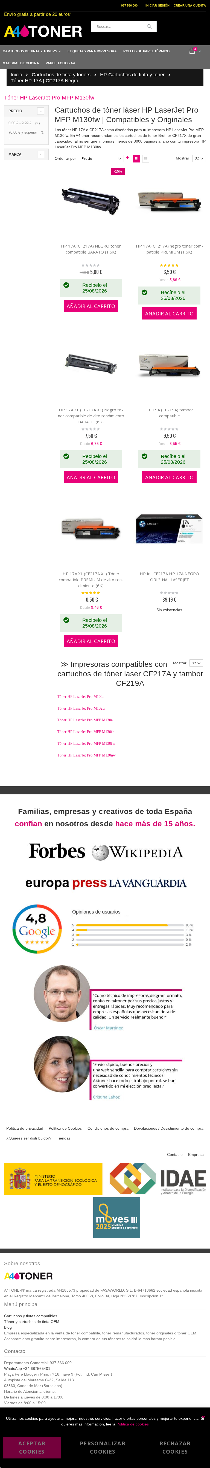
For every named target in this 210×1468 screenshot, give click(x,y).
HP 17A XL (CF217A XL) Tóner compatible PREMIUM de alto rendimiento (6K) (91, 579)
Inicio (16, 74)
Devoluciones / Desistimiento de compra (168, 1128)
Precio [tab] (15, 111)
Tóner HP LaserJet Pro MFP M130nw (86, 755)
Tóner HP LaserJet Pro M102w (81, 708)
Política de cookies (132, 1424)
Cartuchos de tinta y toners (61, 74)
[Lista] (145, 158)
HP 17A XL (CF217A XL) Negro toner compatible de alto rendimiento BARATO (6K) (91, 415)
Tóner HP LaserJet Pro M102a (80, 697)
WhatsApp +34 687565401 (27, 1368)
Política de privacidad (24, 1128)
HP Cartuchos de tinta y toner (132, 74)
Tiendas (64, 1138)
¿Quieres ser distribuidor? (28, 1138)
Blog (8, 1327)
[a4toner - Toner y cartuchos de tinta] (43, 31)
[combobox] (124, 26)
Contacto (175, 1154)
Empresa (196, 1154)
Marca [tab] (14, 154)
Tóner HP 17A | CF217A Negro (44, 80)
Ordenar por (65, 158)
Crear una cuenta (190, 5)
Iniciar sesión (157, 5)
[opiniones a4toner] (105, 1031)
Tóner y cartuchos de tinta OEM (31, 1321)
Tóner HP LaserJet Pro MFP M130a (85, 720)
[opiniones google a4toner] (105, 960)
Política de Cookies (65, 1128)
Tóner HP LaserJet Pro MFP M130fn (85, 732)
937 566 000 (129, 5)
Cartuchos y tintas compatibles (30, 1316)
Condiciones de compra (108, 1128)
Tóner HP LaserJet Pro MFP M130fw (86, 743)
